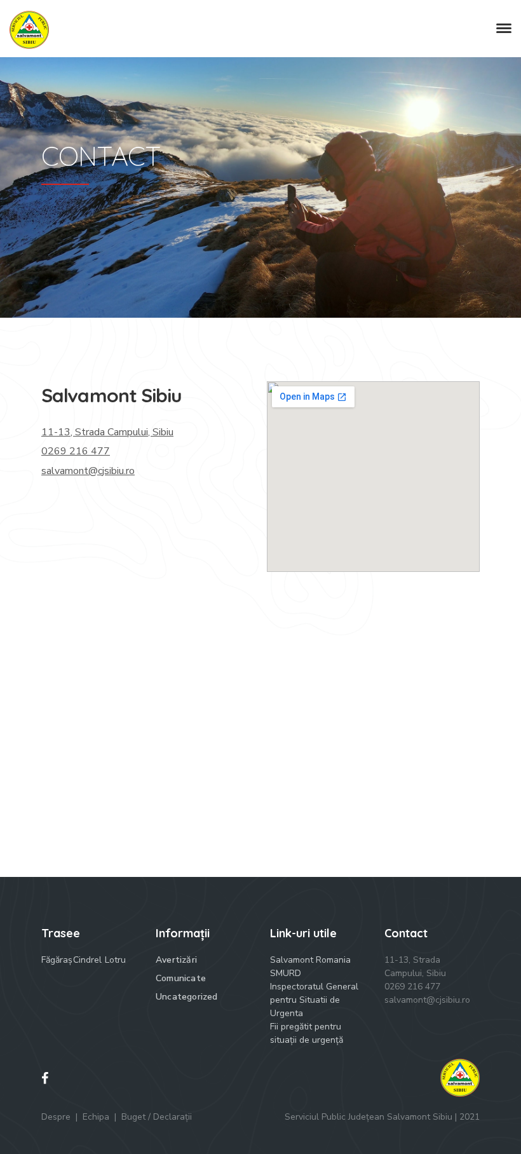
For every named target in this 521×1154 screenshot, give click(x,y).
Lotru (115, 960)
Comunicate (181, 978)
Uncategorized (187, 997)
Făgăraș (56, 960)
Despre (56, 1117)
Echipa (96, 1117)
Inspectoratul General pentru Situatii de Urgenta (314, 1000)
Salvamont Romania (310, 960)
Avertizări (176, 960)
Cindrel (87, 960)
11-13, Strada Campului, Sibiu (107, 432)
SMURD (285, 973)
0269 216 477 (75, 451)
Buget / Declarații (156, 1117)
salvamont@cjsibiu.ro (88, 471)
